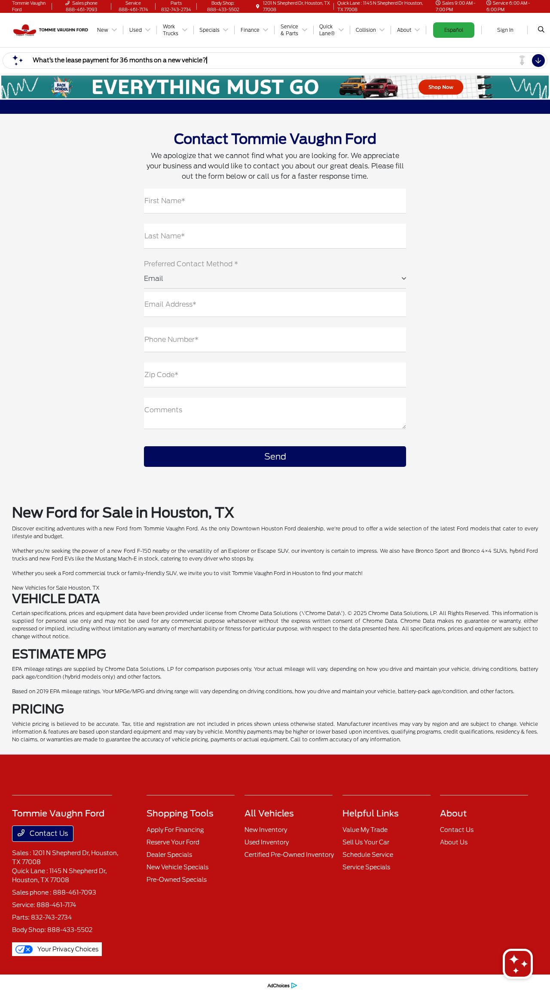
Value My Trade (365, 829)
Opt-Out (250, 985)
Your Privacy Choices (67, 949)
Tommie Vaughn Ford (38, 985)
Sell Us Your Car (365, 842)
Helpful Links (370, 813)
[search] (541, 30)
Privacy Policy (86, 985)
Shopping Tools (180, 813)
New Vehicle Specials (177, 867)
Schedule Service (367, 854)
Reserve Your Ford (173, 842)
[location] (258, 6)
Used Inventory (266, 842)
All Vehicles (269, 813)
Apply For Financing (175, 829)
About (453, 813)
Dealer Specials (169, 854)
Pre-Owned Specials (177, 879)
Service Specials (366, 867)
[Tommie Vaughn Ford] (51, 29)
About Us (454, 842)
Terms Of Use (124, 985)
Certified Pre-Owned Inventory (289, 854)
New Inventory (265, 829)
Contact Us (48, 833)
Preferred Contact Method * (191, 264)
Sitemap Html (187, 985)
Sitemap (154, 985)
